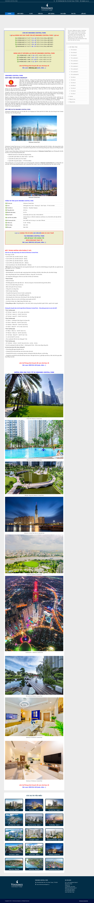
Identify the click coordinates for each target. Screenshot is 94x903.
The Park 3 (73, 82)
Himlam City (74, 31)
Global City (67, 885)
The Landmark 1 (74, 58)
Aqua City (81, 37)
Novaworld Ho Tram (82, 38)
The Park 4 (73, 85)
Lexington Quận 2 (74, 33)
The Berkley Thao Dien (70, 886)
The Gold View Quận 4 (70, 889)
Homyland (71, 34)
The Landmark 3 (74, 63)
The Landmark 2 (74, 60)
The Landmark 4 (74, 66)
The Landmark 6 (74, 71)
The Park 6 (73, 90)
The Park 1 (73, 77)
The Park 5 (73, 88)
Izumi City (70, 40)
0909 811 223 (33, 68)
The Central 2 (74, 52)
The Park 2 (73, 80)
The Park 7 (73, 93)
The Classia (75, 37)
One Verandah (79, 35)
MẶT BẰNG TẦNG (73, 47)
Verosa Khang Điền (78, 34)
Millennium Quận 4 (77, 30)
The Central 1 (74, 49)
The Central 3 (74, 55)
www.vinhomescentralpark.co (43, 884)
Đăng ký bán (72, 101)
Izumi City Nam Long (69, 892)
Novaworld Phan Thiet (72, 38)
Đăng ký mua (72, 99)
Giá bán (71, 96)
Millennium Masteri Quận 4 (71, 887)
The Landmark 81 (75, 74)
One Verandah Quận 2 (70, 890)
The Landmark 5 (74, 69)
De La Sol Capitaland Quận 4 (71, 882)
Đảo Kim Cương (76, 40)
